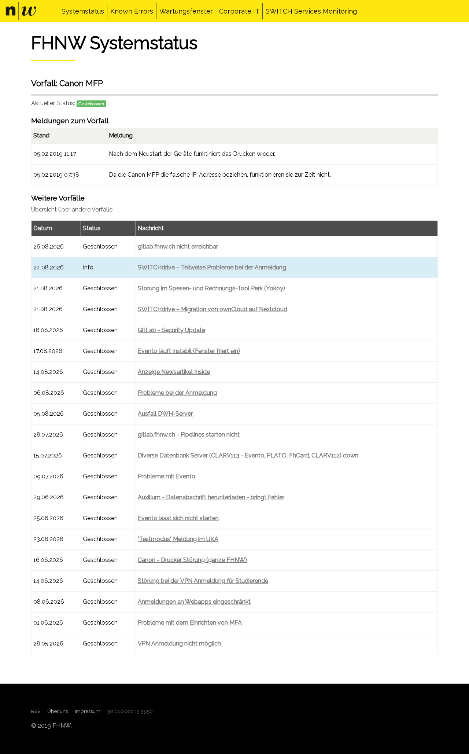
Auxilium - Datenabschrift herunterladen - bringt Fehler (211, 497)
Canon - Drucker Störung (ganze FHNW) (192, 559)
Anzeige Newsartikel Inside (174, 371)
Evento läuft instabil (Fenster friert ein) (189, 350)
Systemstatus (83, 11)
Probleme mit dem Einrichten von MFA (190, 622)
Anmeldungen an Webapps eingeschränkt (194, 601)
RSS (35, 711)
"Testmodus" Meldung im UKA (178, 539)
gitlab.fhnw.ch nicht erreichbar (178, 246)
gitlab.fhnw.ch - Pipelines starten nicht (189, 434)
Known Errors (131, 11)
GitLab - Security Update (171, 330)
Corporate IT (239, 11)
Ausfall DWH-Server (165, 413)
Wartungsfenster (186, 11)
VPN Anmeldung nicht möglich (179, 643)
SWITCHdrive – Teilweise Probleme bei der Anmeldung (212, 267)
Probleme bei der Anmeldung (177, 392)
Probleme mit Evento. (167, 476)
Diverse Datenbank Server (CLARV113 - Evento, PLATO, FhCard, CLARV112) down (248, 455)
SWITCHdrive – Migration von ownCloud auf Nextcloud (212, 309)
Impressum (87, 711)
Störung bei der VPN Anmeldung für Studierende (203, 580)
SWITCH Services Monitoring (311, 11)
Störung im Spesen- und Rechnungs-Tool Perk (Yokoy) (211, 288)
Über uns (57, 711)
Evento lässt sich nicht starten (178, 518)
